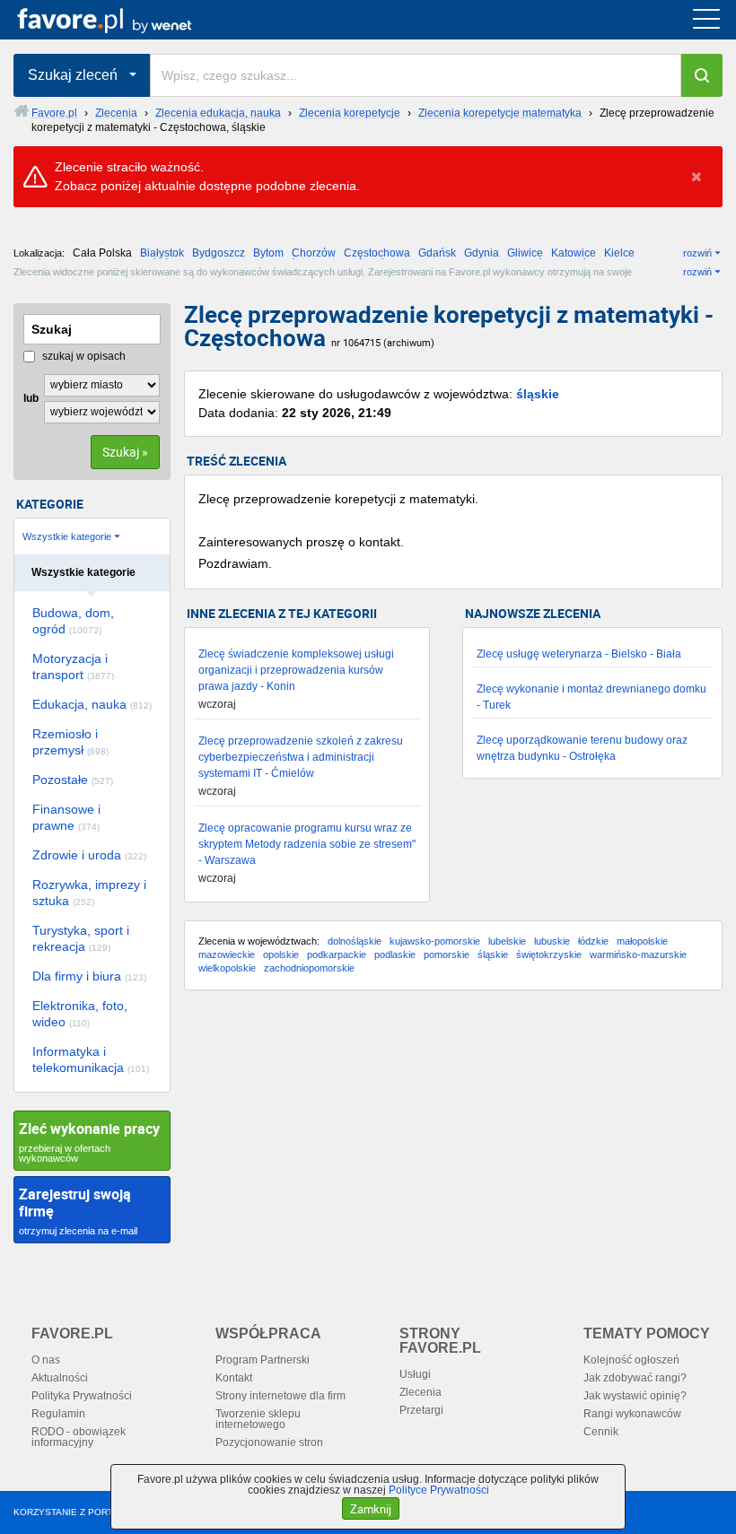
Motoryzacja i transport (73, 666)
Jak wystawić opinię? (635, 1396)
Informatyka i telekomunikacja (90, 1059)
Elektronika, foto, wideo (79, 1013)
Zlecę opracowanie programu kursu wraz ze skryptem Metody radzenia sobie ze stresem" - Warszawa (307, 844)
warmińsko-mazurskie (638, 954)
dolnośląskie (354, 941)
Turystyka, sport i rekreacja (80, 938)
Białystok (162, 253)
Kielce (619, 253)
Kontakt (233, 1378)
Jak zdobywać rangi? (635, 1378)
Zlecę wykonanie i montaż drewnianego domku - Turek (591, 697)
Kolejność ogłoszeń (631, 1360)
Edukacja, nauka (92, 704)
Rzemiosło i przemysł (70, 742)
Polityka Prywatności (81, 1396)
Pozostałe (72, 779)
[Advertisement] (453, 1147)
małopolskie (642, 941)
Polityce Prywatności (439, 1490)
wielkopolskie (227, 968)
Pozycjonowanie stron (269, 1442)
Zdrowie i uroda (89, 855)
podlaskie (395, 954)
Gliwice (525, 253)
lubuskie (552, 941)
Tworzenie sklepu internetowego (258, 1419)
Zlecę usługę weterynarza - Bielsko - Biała (579, 654)
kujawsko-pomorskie (435, 941)
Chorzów (314, 253)
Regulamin (58, 1414)
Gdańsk (437, 253)
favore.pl (124, 19)
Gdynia (481, 253)
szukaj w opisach (82, 356)
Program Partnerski (262, 1360)
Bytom (268, 253)
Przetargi (421, 1410)
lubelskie (507, 941)
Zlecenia (420, 1392)
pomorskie (446, 954)
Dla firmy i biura (89, 976)
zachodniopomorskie (309, 968)
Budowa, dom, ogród (73, 621)
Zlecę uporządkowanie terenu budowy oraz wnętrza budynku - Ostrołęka (582, 748)
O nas (45, 1360)
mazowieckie (226, 954)
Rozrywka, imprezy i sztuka (89, 892)
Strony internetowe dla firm (280, 1396)
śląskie (537, 394)
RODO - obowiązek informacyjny (78, 1437)
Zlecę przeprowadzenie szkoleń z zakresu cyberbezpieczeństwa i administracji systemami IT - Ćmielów (300, 757)
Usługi (415, 1374)
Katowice (573, 253)
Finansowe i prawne (66, 817)
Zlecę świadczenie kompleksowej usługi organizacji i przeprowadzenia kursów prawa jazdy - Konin (296, 670)
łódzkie (593, 941)
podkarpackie (336, 954)
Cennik (600, 1431)
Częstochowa (377, 253)
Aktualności (59, 1378)
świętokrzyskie (549, 954)
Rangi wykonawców (632, 1414)
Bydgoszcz (218, 253)
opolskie (281, 954)
